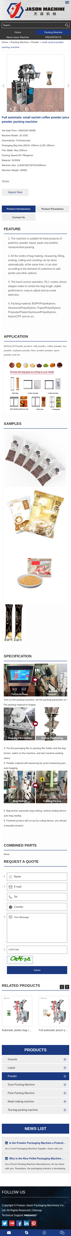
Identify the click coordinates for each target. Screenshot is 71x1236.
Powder (35, 42)
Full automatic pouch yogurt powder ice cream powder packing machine (54, 1030)
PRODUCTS (35, 1050)
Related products (21, 985)
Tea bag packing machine (23, 1109)
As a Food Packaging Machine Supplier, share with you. (34, 1148)
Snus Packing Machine (21, 1084)
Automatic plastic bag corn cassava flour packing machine (17, 1030)
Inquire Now (15, 192)
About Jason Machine (17, 37)
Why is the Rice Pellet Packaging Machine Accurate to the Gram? (37, 1158)
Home (18, 32)
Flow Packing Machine (21, 1093)
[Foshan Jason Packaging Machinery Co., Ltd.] (36, 10)
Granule (12, 1059)
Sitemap (37, 1210)
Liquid (11, 1067)
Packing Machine (53, 32)
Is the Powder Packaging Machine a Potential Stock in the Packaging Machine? (37, 1143)
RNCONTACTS (53, 37)
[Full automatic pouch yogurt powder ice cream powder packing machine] (54, 1011)
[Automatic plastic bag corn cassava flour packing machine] (17, 1011)
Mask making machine (21, 1101)
